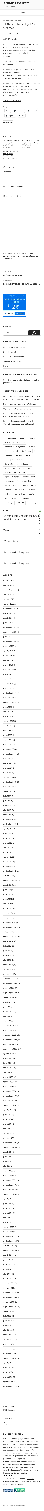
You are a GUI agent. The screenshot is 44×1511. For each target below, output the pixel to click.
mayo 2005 (8, 1213)
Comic (27, 455)
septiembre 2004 (10, 1250)
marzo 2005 (8, 1222)
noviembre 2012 (9, 824)
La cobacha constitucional (23, 424)
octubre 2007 (8, 1101)
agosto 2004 (8, 1255)
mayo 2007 (7, 1124)
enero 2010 (8, 974)
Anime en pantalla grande (15, 447)
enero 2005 (8, 1232)
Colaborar (32, 404)
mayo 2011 (7, 899)
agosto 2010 (8, 941)
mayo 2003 (8, 1325)
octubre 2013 (8, 787)
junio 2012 (7, 838)
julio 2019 (7, 637)
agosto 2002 (8, 1363)
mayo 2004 (8, 1269)
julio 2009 (7, 1002)
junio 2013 (7, 801)
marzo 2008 (8, 1077)
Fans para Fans (10, 473)
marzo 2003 (8, 1335)
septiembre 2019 (10, 632)
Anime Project (16, 3)
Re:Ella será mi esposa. (16, 552)
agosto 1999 (8, 1382)
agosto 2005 (8, 1199)
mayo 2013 (7, 805)
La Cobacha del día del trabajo (15, 347)
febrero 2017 (8, 684)
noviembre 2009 (10, 983)
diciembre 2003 (9, 1293)
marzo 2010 (8, 965)
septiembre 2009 (10, 993)
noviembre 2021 (9, 609)
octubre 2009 (8, 988)
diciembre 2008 (9, 1035)
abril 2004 (7, 1274)
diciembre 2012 (9, 819)
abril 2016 (7, 712)
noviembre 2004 (10, 1241)
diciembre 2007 (9, 1091)
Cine (35, 451)
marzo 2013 (8, 815)
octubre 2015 (8, 730)
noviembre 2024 (10, 590)
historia (31, 473)
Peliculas (32, 490)
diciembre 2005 (9, 1180)
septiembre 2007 (10, 1105)
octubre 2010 (8, 932)
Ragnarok (7, 409)
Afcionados (12, 438)
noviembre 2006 (10, 1143)
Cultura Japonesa (15, 186)
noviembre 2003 (10, 1297)
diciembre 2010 (9, 923)
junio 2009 (7, 1007)
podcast (8, 494)
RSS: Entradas (9, 1406)
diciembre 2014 (9, 749)
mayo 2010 (7, 955)
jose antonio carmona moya (14, 404)
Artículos (31, 447)
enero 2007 (8, 1138)
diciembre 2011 (9, 866)
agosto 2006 (8, 1152)
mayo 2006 (8, 1161)
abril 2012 (7, 848)
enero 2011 (7, 918)
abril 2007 (7, 1129)
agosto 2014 (8, 763)
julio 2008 (7, 1058)
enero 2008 (8, 1087)
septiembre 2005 (10, 1194)
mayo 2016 (7, 707)
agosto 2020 (8, 618)
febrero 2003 (8, 1339)
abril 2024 (7, 595)
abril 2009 (7, 1016)
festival (22, 473)
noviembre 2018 (9, 641)
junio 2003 (7, 1321)
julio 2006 (7, 1157)
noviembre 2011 (9, 871)
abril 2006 (7, 1166)
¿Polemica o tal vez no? (12, 361)
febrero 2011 (8, 913)
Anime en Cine (19, 442)
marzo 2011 (7, 908)
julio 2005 (7, 1204)
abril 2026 (7, 585)
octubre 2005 (8, 1189)
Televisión (20, 503)
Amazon (23, 438)
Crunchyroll (9, 460)
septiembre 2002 (10, 1358)
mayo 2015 (7, 735)
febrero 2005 (8, 1227)
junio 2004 (7, 1265)
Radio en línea (19, 494)
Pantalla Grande (20, 490)
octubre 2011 (8, 876)
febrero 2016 (8, 721)
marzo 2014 (8, 773)
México (16, 485)
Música (25, 485)
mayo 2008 (8, 1068)
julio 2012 (7, 834)
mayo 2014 (7, 768)
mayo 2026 (7, 581)
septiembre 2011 (10, 880)
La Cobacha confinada (21, 416)
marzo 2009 (8, 1021)
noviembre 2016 (9, 693)
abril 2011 (7, 904)
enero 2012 (7, 862)
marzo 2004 (8, 1279)
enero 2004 (8, 1288)
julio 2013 (7, 796)
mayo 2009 (8, 1012)
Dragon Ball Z (10, 468)
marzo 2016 (8, 716)
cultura (20, 460)
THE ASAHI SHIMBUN (12, 100)
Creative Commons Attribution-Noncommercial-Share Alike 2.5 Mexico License (21, 1481)
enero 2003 (8, 1344)
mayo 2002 (7, 1377)
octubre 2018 (8, 646)
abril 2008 (7, 1072)
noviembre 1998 (10, 1386)
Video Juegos (32, 503)
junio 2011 (7, 894)
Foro (6, 511)
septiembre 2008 (10, 1049)
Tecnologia (9, 503)
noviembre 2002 (10, 1354)
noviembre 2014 (9, 754)
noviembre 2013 (9, 782)
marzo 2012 (8, 852)
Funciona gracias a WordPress (14, 1505)
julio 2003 (7, 1316)
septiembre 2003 (10, 1307)
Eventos (21, 468)
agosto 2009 (8, 997)
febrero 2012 (8, 857)
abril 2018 (7, 660)
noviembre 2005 (10, 1185)
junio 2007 (7, 1119)
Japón (7, 477)
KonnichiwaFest (28, 477)
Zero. (6, 530)
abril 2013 (7, 810)
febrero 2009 (8, 1026)
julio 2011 (7, 890)
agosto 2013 (8, 791)
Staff (7, 498)
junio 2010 (7, 951)
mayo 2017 (7, 679)
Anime (7, 442)
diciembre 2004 (9, 1236)
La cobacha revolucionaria (13, 357)
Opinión (8, 490)
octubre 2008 (8, 1044)
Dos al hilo (7, 366)
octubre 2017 (8, 670)
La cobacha (9, 481)
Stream (15, 498)
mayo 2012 (7, 843)
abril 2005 (7, 1218)
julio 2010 (7, 946)
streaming (25, 498)
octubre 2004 (8, 1246)
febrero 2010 (8, 969)
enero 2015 (8, 745)
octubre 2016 (8, 698)
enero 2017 (7, 688)
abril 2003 (7, 1330)
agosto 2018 (8, 651)
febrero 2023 (8, 599)
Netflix (33, 485)
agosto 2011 (8, 885)
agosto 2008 (8, 1054)
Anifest (32, 438)
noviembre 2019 (9, 627)
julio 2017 (7, 674)
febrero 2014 (8, 777)
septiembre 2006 (10, 1147)
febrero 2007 (8, 1133)
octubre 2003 (8, 1302)
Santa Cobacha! (9, 352)
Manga (7, 485)
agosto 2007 (8, 1110)
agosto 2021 (8, 613)
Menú (23, 12)
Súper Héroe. (10, 541)
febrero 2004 (8, 1283)
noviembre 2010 (9, 927)
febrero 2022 (8, 604)
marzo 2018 (8, 665)
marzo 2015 (8, 740)
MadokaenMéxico (23, 481)
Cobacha (18, 455)
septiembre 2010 (10, 937)
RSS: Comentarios (10, 1410)
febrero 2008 (8, 1082)
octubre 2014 (8, 759)
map (19, 21)
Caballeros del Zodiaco (22, 451)
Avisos (7, 451)
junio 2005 (7, 1208)
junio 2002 (7, 1372)
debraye (24, 464)
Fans (29, 468)
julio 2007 (7, 1115)
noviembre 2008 (10, 1040)
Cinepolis (8, 455)
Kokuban (15, 477)
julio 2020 (7, 623)
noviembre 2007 (10, 1096)
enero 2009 (8, 1030)
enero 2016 (8, 726)
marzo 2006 (8, 1171)
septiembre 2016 (10, 702)
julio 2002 (7, 1368)
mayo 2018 (7, 656)
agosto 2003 (8, 1311)
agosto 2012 (8, 829)
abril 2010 (7, 960)
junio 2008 (7, 1063)
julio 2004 (7, 1260)
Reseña (31, 494)
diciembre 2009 (9, 979)
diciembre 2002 (9, 1349)
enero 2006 (8, 1176)
